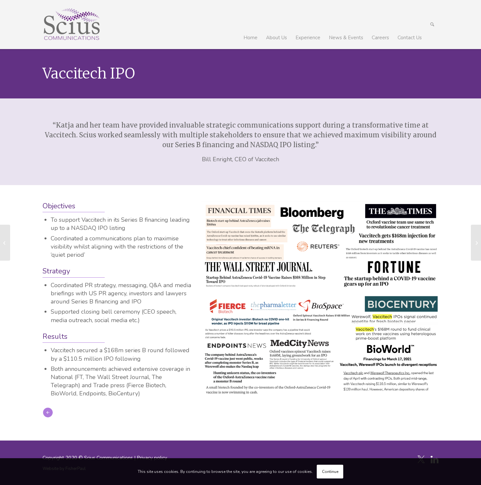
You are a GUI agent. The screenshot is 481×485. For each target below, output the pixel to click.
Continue (330, 471)
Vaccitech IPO (89, 73)
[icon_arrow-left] (48, 412)
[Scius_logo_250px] (71, 25)
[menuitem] (250, 25)
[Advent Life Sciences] (5, 243)
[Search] (432, 25)
